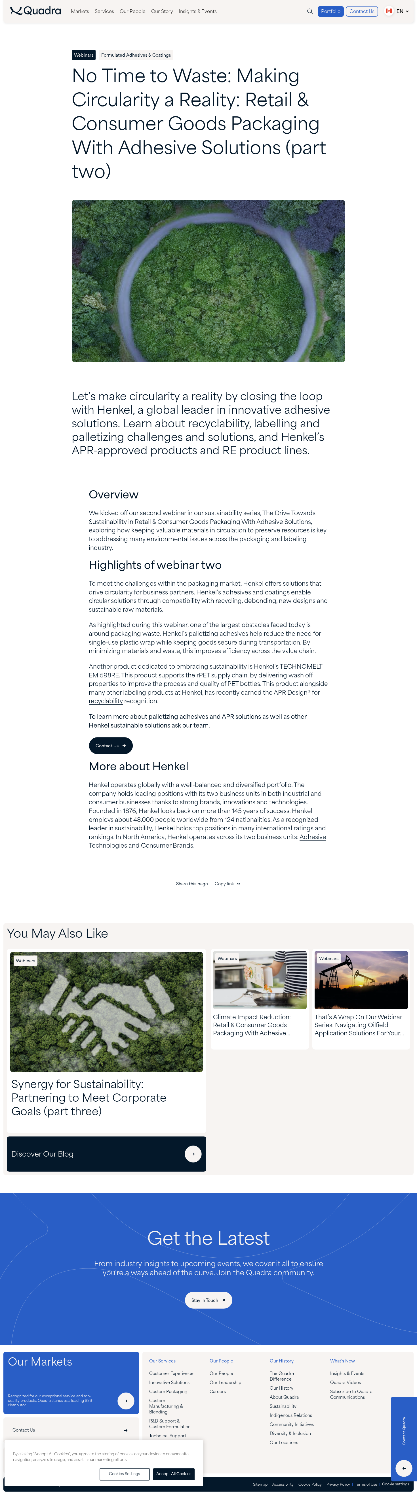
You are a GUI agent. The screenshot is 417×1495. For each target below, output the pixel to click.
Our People (133, 11)
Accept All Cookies (173, 1474)
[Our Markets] (125, 1400)
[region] (104, 1463)
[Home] (35, 13)
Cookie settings (395, 1484)
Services (104, 11)
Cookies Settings (124, 1474)
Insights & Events (198, 11)
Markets (80, 11)
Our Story (162, 11)
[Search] (310, 11)
